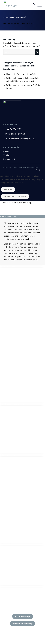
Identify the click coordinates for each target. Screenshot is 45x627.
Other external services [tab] (10, 455)
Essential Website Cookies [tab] (12, 266)
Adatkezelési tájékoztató (30, 167)
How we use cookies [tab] (9, 216)
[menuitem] (32, 5)
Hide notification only (22, 623)
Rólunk (6, 151)
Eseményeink (9, 159)
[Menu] (38, 5)
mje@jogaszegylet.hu (14, 134)
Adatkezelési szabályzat (15, 196)
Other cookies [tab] (6, 544)
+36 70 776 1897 (12, 129)
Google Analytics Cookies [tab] (12, 404)
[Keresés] (32, 5)
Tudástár (7, 155)
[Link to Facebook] (36, 170)
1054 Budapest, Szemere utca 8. (19, 138)
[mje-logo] (18, 5)
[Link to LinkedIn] (40, 170)
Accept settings (22, 616)
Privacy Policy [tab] (6, 586)
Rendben (8, 189)
